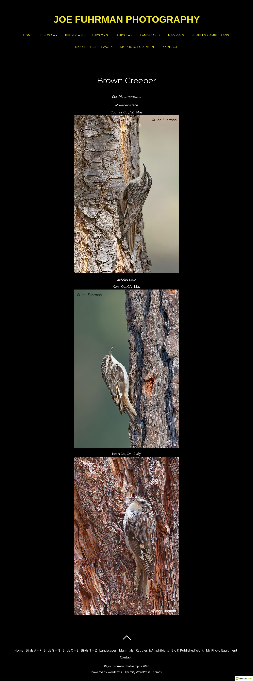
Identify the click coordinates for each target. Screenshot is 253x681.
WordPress (115, 672)
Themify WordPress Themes (143, 672)
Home (28, 35)
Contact (170, 47)
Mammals (176, 35)
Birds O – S (99, 35)
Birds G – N (74, 35)
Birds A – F (48, 35)
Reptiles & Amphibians (210, 35)
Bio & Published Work (93, 47)
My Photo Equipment (138, 47)
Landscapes (150, 35)
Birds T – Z (124, 35)
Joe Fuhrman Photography (125, 666)
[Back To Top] (127, 637)
